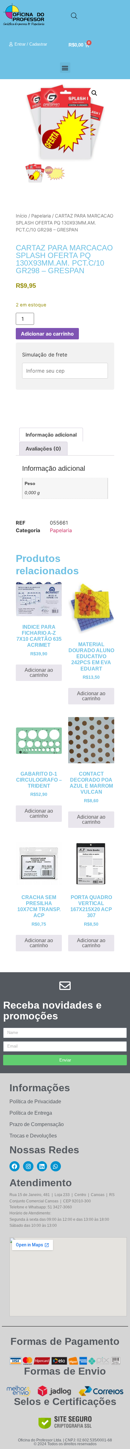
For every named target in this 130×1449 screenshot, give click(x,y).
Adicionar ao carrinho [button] (39, 672)
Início (21, 216)
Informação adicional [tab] (51, 435)
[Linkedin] (42, 1166)
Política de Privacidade (35, 1101)
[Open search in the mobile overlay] (74, 16)
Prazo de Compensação (36, 1124)
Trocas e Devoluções (33, 1135)
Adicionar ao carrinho (47, 334)
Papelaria (41, 216)
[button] (65, 67)
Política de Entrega (30, 1113)
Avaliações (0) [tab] (43, 448)
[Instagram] (28, 1166)
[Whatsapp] (55, 1166)
